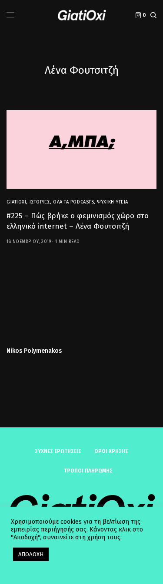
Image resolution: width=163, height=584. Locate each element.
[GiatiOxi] (81, 15)
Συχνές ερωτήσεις (58, 451)
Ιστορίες (40, 202)
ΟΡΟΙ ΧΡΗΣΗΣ (111, 451)
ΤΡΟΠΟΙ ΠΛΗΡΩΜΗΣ (88, 471)
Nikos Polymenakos (34, 351)
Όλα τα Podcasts (73, 202)
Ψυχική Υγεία (112, 202)
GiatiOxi (16, 202)
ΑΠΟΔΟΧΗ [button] (30, 554)
